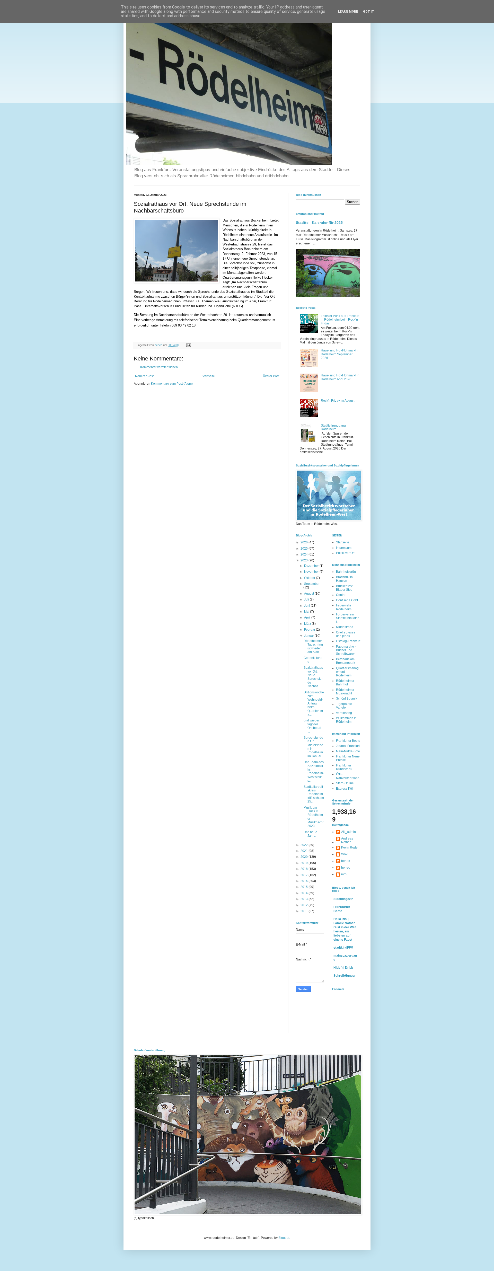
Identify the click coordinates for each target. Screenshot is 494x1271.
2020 (304, 857)
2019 (304, 863)
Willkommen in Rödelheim (346, 719)
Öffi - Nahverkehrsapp (347, 776)
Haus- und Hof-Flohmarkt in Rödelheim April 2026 (340, 377)
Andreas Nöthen (347, 840)
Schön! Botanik (346, 698)
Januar (309, 636)
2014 (304, 893)
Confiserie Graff (347, 600)
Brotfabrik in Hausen (344, 578)
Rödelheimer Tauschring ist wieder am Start (313, 646)
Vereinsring (344, 713)
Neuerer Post (144, 376)
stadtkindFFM (343, 947)
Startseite (208, 376)
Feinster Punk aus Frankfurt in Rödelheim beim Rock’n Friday (340, 319)
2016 (304, 881)
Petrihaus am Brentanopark (345, 661)
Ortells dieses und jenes (345, 634)
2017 (304, 875)
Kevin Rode (349, 847)
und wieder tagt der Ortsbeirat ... (312, 726)
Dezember (312, 566)
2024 (304, 554)
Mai (307, 611)
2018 (304, 869)
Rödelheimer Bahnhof (345, 682)
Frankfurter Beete (348, 741)
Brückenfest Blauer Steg (344, 588)
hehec (345, 861)
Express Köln (345, 788)
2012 (304, 905)
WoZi (344, 854)
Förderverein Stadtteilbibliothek (347, 618)
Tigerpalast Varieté (344, 705)
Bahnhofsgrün (346, 571)
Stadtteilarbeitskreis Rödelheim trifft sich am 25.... (314, 794)
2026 (304, 542)
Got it (368, 11)
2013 (304, 899)
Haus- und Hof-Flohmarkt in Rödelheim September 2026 (340, 354)
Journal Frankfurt (348, 746)
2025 (304, 548)
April (307, 617)
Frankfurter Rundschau (344, 767)
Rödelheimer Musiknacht (345, 691)
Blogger (283, 1238)
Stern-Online (345, 783)
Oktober (310, 578)
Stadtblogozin (343, 899)
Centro (341, 595)
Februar (310, 629)
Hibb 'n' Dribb (343, 967)
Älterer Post (271, 376)
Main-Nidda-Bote (348, 751)
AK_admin (348, 832)
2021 (304, 851)
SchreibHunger (344, 975)
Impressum (343, 548)
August (309, 593)
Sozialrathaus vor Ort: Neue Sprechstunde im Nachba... (313, 677)
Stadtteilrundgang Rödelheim (333, 427)
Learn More (348, 11)
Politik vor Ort (345, 553)
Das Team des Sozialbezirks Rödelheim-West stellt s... (314, 771)
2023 (304, 560)
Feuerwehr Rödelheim (343, 607)
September (312, 584)
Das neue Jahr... (310, 833)
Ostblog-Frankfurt (348, 641)
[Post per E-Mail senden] (188, 345)
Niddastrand (344, 627)
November (312, 571)
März (308, 623)
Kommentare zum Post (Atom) (172, 383)
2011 (304, 911)
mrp (344, 874)
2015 (304, 887)
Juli (307, 599)
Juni (307, 605)
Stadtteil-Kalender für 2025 (319, 222)
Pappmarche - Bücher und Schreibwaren (346, 650)
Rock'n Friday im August (337, 400)
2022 (304, 845)
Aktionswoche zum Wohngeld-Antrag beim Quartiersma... (314, 703)
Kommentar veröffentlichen (159, 367)
